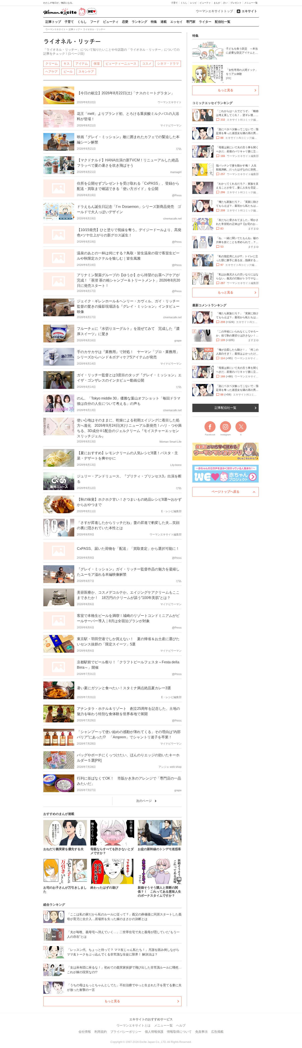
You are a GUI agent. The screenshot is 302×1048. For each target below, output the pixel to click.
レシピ (193, 3)
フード (94, 21)
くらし (184, 3)
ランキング (139, 21)
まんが (217, 3)
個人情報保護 (154, 1031)
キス (66, 63)
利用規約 (100, 1031)
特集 (154, 21)
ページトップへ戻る (225, 491)
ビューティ (205, 3)
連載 (164, 21)
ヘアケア (51, 71)
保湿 (97, 63)
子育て (174, 3)
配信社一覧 (222, 21)
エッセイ (176, 21)
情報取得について (179, 1031)
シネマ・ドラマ (168, 63)
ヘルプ (180, 1025)
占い (225, 3)
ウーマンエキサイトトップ (214, 11)
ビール (68, 71)
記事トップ (53, 21)
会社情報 (84, 1031)
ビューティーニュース (120, 63)
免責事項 (201, 1031)
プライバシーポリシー (125, 1031)
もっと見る (112, 1001)
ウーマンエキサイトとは (134, 1025)
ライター (205, 21)
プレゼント (235, 3)
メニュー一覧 (251, 3)
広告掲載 (217, 1031)
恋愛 (125, 21)
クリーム (51, 63)
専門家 (190, 21)
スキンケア (86, 71)
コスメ (146, 63)
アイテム (81, 63)
